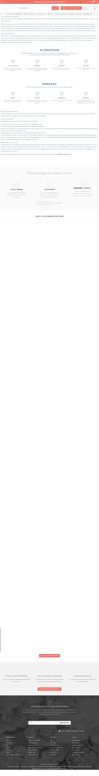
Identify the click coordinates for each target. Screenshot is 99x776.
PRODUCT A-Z (54, 752)
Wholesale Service (33, 745)
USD (2, 2)
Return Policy (75, 742)
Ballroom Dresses (33, 750)
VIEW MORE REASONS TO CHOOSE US (49, 689)
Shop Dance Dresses (14, 14)
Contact (79, 14)
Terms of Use (75, 750)
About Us (8, 740)
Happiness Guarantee (78, 752)
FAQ (51, 740)
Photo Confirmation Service (35, 747)
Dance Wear (53, 754)
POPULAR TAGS (54, 750)
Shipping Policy (76, 740)
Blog (7, 745)
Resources (88, 14)
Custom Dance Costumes (13, 754)
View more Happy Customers (49, 655)
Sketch (50, 14)
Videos (8, 752)
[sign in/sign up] (97, 2)
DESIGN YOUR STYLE (45, 203)
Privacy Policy (76, 747)
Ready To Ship (29, 14)
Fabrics (71, 14)
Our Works (9, 750)
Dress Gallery (60, 14)
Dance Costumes (32, 754)
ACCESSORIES (40, 14)
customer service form (64, 154)
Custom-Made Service (34, 740)
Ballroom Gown (32, 752)
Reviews (8, 747)
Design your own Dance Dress (71, 8)
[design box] (93, 2)
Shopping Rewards (77, 745)
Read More (58, 203)
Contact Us (9, 742)
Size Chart (53, 742)
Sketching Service (33, 742)
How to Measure (54, 745)
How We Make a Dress (56, 747)
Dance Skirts (75, 754)
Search (55, 8)
